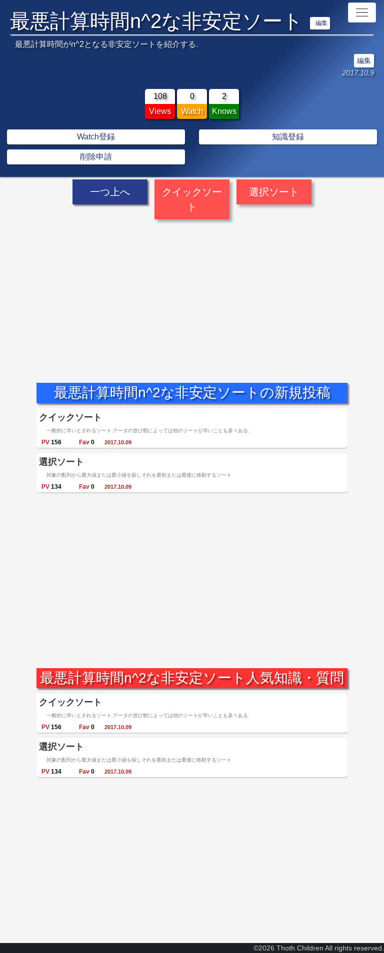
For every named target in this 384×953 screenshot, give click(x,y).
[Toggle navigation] (362, 12)
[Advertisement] (192, 292)
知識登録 (288, 136)
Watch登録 (96, 136)
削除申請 (96, 156)
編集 (322, 22)
